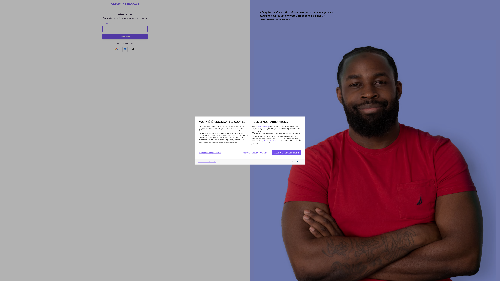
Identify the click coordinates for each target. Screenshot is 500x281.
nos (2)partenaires (263, 126)
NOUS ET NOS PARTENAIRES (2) (270, 121)
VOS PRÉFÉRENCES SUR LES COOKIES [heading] (222, 121)
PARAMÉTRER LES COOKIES (255, 152)
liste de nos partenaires (269, 140)
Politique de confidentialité (207, 162)
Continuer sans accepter (210, 152)
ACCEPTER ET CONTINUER (286, 152)
